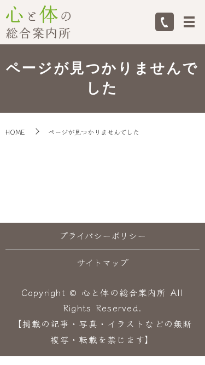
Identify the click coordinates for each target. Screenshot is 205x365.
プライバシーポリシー (102, 235)
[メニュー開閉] (189, 21)
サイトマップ (102, 262)
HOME (15, 131)
